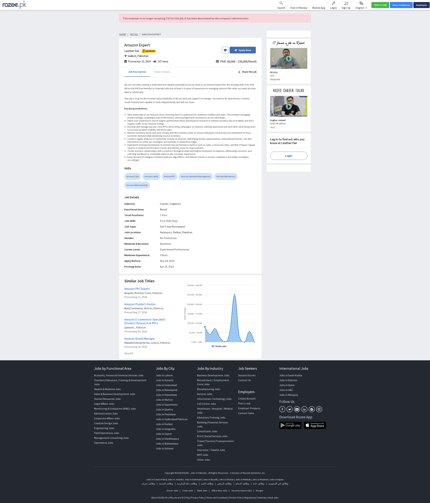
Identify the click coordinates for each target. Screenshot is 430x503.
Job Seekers (247, 368)
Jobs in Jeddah (175, 479)
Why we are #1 (176, 497)
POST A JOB (380, 5)
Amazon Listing (151, 176)
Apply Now (245, 50)
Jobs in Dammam (193, 479)
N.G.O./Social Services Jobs (212, 436)
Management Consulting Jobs (111, 437)
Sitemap (262, 497)
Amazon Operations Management (195, 176)
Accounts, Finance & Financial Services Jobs (119, 375)
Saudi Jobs (273, 497)
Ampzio (128, 293)
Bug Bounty (250, 497)
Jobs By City (165, 368)
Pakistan (187, 232)
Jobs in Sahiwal (165, 448)
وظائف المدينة (166, 483)
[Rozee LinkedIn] (304, 409)
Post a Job (244, 403)
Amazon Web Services (226, 176)
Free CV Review (298, 7)
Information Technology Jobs (214, 398)
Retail (163, 209)
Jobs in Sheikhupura (167, 438)
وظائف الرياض (224, 483)
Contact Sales (246, 413)
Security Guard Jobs (241, 490)
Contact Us (244, 380)
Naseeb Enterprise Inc (137, 342)
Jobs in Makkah (243, 479)
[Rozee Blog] (312, 409)
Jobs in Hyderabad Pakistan (171, 419)
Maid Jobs (202, 490)
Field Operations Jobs (106, 433)
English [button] (360, 7)
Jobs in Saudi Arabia (290, 375)
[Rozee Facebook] (282, 409)
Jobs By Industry (210, 368)
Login (333, 7)
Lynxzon (129, 327)
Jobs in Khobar (226, 479)
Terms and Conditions (217, 497)
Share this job (249, 71)
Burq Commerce (133, 308)
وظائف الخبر (207, 483)
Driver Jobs (172, 490)
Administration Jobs (106, 413)
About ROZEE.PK (159, 497)
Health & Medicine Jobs (107, 389)
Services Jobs (204, 394)
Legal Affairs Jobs (104, 403)
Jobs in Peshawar (166, 414)
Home (122, 34)
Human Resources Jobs (107, 398)
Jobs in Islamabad (166, 385)
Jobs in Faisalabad (166, 394)
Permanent (178, 226)
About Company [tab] (162, 71)
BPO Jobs (202, 454)
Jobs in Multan (164, 399)
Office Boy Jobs (219, 490)
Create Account (247, 398)
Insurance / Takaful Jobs (211, 450)
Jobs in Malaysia (288, 394)
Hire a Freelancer (401, 5)
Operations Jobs (103, 442)
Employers (421, 5)
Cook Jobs (187, 490)
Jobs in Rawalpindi (166, 390)
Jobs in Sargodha (166, 429)
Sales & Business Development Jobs (114, 394)
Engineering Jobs (104, 428)
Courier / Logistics (170, 203)
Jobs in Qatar (287, 385)
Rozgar (259, 490)
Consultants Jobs (207, 431)
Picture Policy (236, 497)
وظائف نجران (148, 483)
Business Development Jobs (213, 375)
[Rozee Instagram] (319, 409)
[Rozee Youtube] (297, 409)
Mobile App (318, 7)
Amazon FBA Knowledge (137, 185)
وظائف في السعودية (278, 483)
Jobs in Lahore (164, 375)
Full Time (165, 226)
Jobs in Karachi (164, 380)
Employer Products (249, 408)
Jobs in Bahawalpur (167, 443)
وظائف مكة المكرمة (187, 483)
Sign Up (346, 7)
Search (281, 7)
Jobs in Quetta (164, 409)
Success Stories (247, 375)
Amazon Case (133, 176)
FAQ (187, 497)
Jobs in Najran (277, 479)
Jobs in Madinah (260, 479)
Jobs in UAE (286, 390)
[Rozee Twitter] (290, 409)
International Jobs (293, 368)
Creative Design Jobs (106, 423)
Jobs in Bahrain (288, 380)
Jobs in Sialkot (164, 424)
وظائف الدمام (242, 483)
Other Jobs (203, 459)
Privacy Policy (198, 497)
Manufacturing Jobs (208, 389)
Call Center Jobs (206, 403)
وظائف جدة (258, 483)
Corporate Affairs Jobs (107, 418)
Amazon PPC (169, 176)
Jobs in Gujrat (164, 433)
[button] (272, 59)
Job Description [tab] (137, 71)
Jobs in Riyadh (210, 479)
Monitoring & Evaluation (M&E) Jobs (115, 408)
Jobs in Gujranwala (167, 404)
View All (128, 353)
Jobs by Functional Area (112, 368)
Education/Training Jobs (211, 417)
